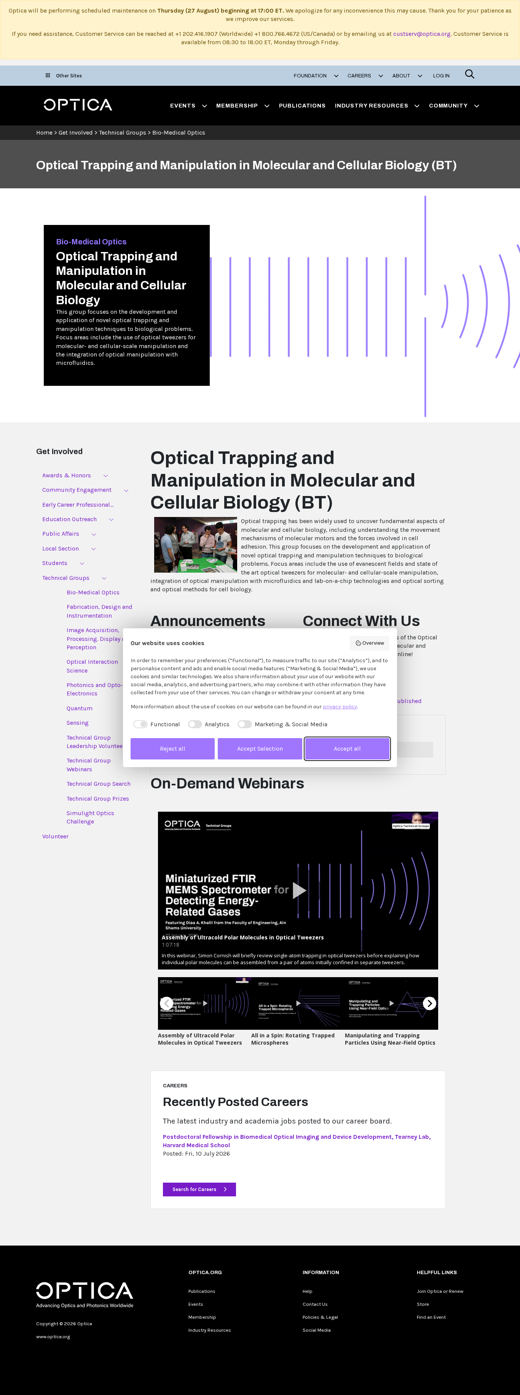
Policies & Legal (320, 1317)
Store (423, 1304)
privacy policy (340, 706)
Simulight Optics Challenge (90, 817)
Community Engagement (77, 489)
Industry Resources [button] (371, 106)
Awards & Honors (66, 475)
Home (44, 132)
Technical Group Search (99, 783)
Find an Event (431, 1317)
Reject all (172, 748)
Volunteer (55, 836)
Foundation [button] (311, 76)
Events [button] (183, 106)
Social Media (317, 1330)
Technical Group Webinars (89, 764)
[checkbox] (155, 724)
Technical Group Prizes (98, 798)
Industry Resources (209, 1330)
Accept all (347, 748)
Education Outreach (69, 519)
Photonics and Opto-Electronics (95, 689)
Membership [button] (237, 106)
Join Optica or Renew (440, 1291)
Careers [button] (360, 76)
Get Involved (76, 132)
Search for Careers (194, 1189)
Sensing (78, 722)
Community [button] (448, 106)
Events (195, 1304)
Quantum (80, 708)
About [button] (402, 76)
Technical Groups (122, 132)
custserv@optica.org (422, 33)
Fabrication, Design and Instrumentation (99, 611)
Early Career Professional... (77, 504)
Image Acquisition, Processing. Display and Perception (99, 638)
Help (308, 1291)
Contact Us (315, 1304)
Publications (302, 106)
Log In (441, 76)
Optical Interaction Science (92, 666)
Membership (202, 1317)
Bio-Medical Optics (178, 132)
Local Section (60, 548)
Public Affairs (60, 533)
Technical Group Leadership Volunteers (97, 742)
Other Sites (69, 76)
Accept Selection (260, 748)
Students (54, 563)
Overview (373, 643)
